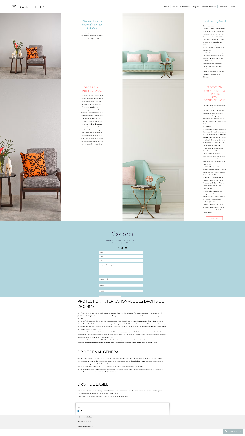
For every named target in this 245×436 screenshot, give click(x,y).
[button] (214, 218)
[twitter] (81, 411)
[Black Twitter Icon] (122, 247)
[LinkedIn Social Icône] (78, 411)
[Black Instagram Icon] (126, 247)
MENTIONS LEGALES (84, 422)
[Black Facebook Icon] (118, 247)
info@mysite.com (115, 243)
